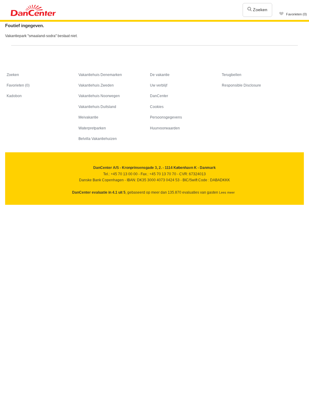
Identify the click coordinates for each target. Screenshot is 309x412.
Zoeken (259, 9)
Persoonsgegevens (166, 117)
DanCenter (159, 96)
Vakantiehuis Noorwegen (99, 96)
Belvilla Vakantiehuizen (97, 139)
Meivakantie (88, 117)
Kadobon (14, 96)
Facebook (10, 207)
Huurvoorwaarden (165, 128)
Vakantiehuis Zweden (96, 85)
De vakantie (160, 75)
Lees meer (227, 192)
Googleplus (36, 207)
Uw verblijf (158, 85)
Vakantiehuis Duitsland (97, 107)
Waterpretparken (92, 128)
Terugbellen (231, 75)
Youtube (23, 207)
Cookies (157, 107)
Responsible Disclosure (241, 85)
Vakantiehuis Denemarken (100, 75)
